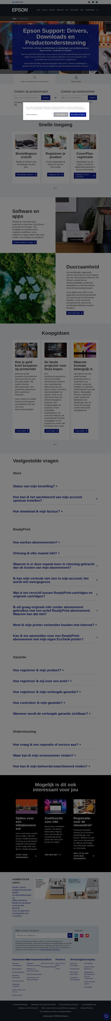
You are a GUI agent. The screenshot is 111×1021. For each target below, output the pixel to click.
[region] (56, 111)
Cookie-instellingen (31, 114)
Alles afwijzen (61, 114)
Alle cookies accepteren (78, 114)
